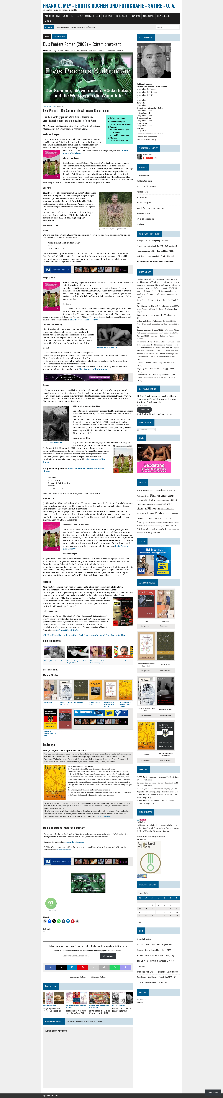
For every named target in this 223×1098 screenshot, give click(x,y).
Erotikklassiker (121, 16)
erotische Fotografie (154, 504)
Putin (171, 522)
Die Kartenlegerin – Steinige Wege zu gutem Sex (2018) (99, 1012)
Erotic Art (107, 16)
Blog (54, 50)
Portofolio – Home (52, 16)
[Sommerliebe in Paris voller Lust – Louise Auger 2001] (76, 1002)
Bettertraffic (142, 839)
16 (177, 909)
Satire (165, 529)
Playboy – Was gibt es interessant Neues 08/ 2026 (157, 279)
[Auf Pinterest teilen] (82, 967)
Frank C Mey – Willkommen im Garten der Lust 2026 (155, 960)
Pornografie (149, 522)
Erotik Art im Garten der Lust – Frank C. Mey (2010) (155, 955)
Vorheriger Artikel (78, 977)
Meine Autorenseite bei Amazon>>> (152, 133)
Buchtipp (171, 490)
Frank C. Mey (155, 513)
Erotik (171, 495)
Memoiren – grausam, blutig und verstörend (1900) (158, 285)
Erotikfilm (150, 500)
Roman (120, 50)
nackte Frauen (172, 519)
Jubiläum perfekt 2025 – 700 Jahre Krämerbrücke (157, 350)
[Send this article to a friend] (93, 967)
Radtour (140, 525)
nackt (166, 519)
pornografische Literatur (161, 522)
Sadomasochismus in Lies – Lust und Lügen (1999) (158, 333)
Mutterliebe (48, 702)
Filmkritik (161, 508)
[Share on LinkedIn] (72, 967)
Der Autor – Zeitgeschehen (146, 186)
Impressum (141, 966)
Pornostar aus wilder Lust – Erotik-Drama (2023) (157, 353)
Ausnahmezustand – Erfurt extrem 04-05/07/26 (157, 288)
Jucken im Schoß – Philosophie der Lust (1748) (156, 321)
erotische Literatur (96, 50)
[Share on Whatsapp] (115, 967)
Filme (151, 508)
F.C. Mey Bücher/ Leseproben (54, 661)
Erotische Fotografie (144, 202)
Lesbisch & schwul (143, 213)
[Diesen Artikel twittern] (61, 967)
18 (146, 912)
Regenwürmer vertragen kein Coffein (109, 704)
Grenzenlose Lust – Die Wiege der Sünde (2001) (156, 374)
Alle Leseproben (104, 816)
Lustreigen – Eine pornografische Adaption (125, 704)
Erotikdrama (141, 500)
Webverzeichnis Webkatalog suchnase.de (151, 836)
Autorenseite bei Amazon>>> (75, 842)
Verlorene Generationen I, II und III (50, 733)
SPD (177, 529)
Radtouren (147, 526)
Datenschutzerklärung (146, 139)
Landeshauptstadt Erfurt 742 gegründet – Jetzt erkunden (157, 971)
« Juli (139, 922)
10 (140, 909)
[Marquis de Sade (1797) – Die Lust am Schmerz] (122, 1002)
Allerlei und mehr (143, 175)
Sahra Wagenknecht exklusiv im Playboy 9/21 (155, 788)
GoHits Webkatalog (145, 831)
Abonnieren (108, 956)
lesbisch (175, 514)
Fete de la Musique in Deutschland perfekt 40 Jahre (158, 347)
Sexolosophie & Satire (121, 661)
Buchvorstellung (143, 496)
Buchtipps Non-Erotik (144, 180)
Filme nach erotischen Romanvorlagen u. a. (98, 662)
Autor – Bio (68, 16)
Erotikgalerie (162, 500)
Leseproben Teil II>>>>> (147, 92)
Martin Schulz (160, 519)
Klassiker (167, 514)
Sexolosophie (148, 16)
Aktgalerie (153, 491)
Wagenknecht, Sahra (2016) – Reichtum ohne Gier (157, 791)
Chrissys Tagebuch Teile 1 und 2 (65, 703)
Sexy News (136, 16)
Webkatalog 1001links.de (147, 825)
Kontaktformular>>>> (66, 850)
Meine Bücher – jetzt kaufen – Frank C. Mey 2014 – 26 (156, 977)
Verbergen (121, 118)
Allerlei (48, 21)
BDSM (158, 491)
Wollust (156, 532)
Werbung (148, 532)
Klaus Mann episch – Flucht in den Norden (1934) (157, 344)
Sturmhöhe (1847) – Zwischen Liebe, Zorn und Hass (158, 341)
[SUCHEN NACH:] (167, 26)
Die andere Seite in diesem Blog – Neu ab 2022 (154, 950)
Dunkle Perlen (79, 702)
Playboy (140, 522)
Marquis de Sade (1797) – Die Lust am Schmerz (121, 1009)
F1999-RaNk (51, 107)
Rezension (152, 529)
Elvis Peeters (70, 50)
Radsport (176, 522)
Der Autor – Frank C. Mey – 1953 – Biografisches (154, 944)
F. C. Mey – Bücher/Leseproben (88, 16)
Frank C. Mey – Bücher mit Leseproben (150, 208)
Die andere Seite (163, 16)
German (144, 429)
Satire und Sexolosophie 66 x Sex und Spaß (152, 982)
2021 (60, 731)
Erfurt (164, 495)
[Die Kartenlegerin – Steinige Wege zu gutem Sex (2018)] (99, 1002)
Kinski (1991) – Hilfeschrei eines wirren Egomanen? (158, 282)
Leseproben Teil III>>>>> (147, 95)
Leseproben (110, 50)
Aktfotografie (143, 490)
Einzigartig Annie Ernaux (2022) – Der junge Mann (52, 1009)
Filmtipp (170, 509)
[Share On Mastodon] (125, 967)
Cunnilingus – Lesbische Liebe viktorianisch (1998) (158, 306)
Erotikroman (82, 50)
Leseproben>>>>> (144, 100)
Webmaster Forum (161, 831)
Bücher (60, 50)
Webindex (141, 822)
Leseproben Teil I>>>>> (146, 89)
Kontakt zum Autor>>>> (147, 136)
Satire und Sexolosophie (145, 218)
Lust (154, 519)
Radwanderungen (157, 526)
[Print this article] (104, 967)
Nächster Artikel (98, 977)
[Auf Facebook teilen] (50, 967)
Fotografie (141, 513)
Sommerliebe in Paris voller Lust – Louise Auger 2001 (76, 1012)
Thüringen (140, 533)
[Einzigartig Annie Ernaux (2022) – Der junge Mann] (53, 1002)
